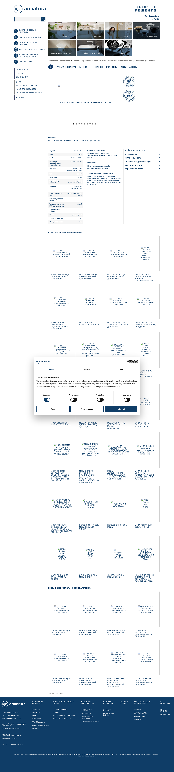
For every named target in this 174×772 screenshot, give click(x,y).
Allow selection (87, 409)
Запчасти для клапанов (62, 718)
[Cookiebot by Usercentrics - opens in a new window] (127, 361)
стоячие (97, 61)
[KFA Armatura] (30, 13)
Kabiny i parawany (108, 702)
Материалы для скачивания (142, 702)
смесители (65, 61)
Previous (45, 104)
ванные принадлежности (38, 721)
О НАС (18, 82)
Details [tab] (87, 369)
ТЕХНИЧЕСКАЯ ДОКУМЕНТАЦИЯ (140, 712)
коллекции (36, 709)
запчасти (35, 728)
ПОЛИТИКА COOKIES (9, 739)
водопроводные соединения (64, 715)
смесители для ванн (82, 61)
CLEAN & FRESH (124, 702)
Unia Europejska (152, 16)
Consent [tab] (51, 369)
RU (157, 19)
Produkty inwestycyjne (40, 725)
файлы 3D (138, 719)
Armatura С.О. (86, 713)
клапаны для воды (60, 709)
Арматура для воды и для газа (63, 702)
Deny (53, 409)
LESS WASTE (21, 73)
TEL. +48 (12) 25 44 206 (11, 728)
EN (151, 19)
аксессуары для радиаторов (87, 717)
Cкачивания (22, 77)
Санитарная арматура (38, 702)
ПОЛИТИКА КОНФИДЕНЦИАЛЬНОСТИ (12, 735)
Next (124, 104)
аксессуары (36, 718)
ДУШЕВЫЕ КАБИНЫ (107, 710)
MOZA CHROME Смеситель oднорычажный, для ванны (129, 61)
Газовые (56, 712)
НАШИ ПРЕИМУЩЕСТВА (26, 85)
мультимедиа (139, 716)
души (34, 715)
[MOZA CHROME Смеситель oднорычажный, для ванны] (84, 102)
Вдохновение (23, 70)
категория (53, 61)
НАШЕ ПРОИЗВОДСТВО (26, 89)
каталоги (137, 709)
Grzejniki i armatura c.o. (87, 702)
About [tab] (122, 369)
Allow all (121, 409)
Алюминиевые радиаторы (86, 710)
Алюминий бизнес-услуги (29, 92)
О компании (165, 702)
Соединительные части (90, 721)
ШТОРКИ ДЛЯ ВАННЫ (108, 714)
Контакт (20, 97)
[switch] (73, 400)
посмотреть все (56, 693)
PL (155, 19)
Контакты (165, 714)
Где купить (163, 710)
